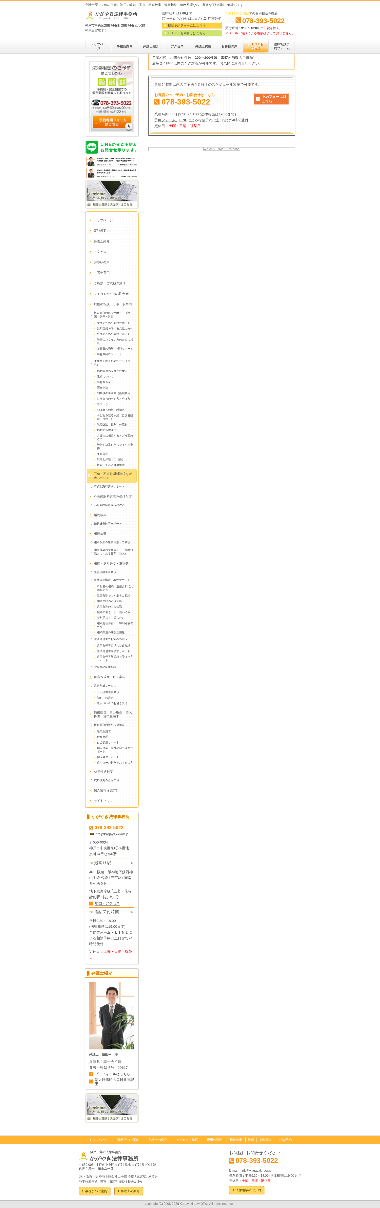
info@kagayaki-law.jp (111, 834)
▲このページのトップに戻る (222, 149)
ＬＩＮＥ (121, 932)
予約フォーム (165, 120)
